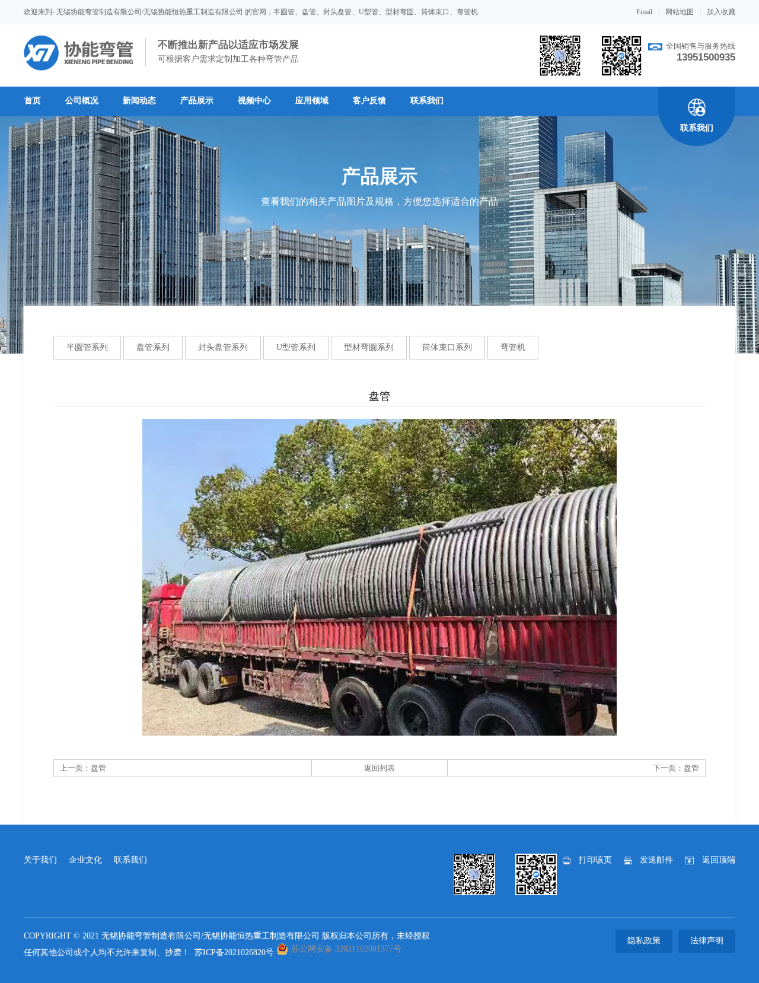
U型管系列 (295, 347)
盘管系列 (153, 347)
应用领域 (312, 100)
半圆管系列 (87, 347)
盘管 (98, 768)
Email (644, 12)
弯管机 (512, 347)
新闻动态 (139, 100)
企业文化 (85, 859)
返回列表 (379, 768)
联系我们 (427, 100)
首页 (32, 100)
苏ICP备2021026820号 (234, 952)
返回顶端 (718, 859)
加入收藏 (721, 12)
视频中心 (254, 100)
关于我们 (40, 859)
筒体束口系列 (447, 347)
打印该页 (595, 859)
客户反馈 (369, 100)
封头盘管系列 (223, 347)
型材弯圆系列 (369, 347)
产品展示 (196, 100)
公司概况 (81, 100)
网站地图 (679, 12)
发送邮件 (656, 859)
